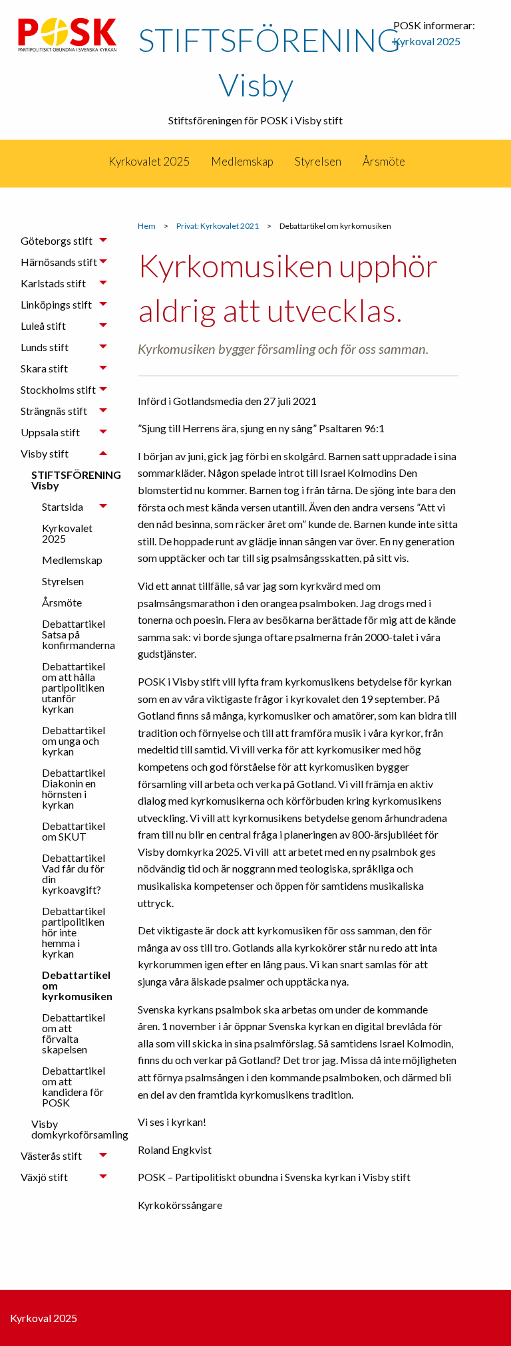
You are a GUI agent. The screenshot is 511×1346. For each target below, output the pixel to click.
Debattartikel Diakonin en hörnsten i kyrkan (73, 788)
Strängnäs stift (54, 410)
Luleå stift (43, 325)
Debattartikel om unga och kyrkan (73, 740)
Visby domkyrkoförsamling (74, 1129)
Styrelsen (318, 161)
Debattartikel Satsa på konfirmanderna (78, 634)
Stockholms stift (58, 389)
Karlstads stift (53, 283)
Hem (147, 226)
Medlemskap (242, 161)
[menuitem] (97, 161)
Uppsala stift (50, 432)
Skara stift (44, 368)
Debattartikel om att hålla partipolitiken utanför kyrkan (73, 687)
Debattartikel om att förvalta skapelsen (73, 1033)
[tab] (64, 240)
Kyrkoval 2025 (426, 41)
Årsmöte (384, 161)
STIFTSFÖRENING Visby (74, 479)
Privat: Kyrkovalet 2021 (217, 226)
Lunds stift (45, 346)
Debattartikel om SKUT (73, 831)
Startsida (62, 506)
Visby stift (45, 453)
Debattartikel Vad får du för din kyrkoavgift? (73, 873)
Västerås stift (51, 1155)
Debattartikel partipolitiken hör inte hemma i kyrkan (73, 932)
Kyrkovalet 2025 (149, 161)
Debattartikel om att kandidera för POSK (73, 1086)
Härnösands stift (59, 261)
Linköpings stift (56, 304)
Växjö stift (44, 1176)
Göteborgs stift (56, 240)
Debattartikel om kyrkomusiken (77, 985)
